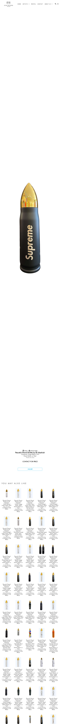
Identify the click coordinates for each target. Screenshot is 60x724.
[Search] (55, 3)
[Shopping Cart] (57, 3)
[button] (26, 4)
